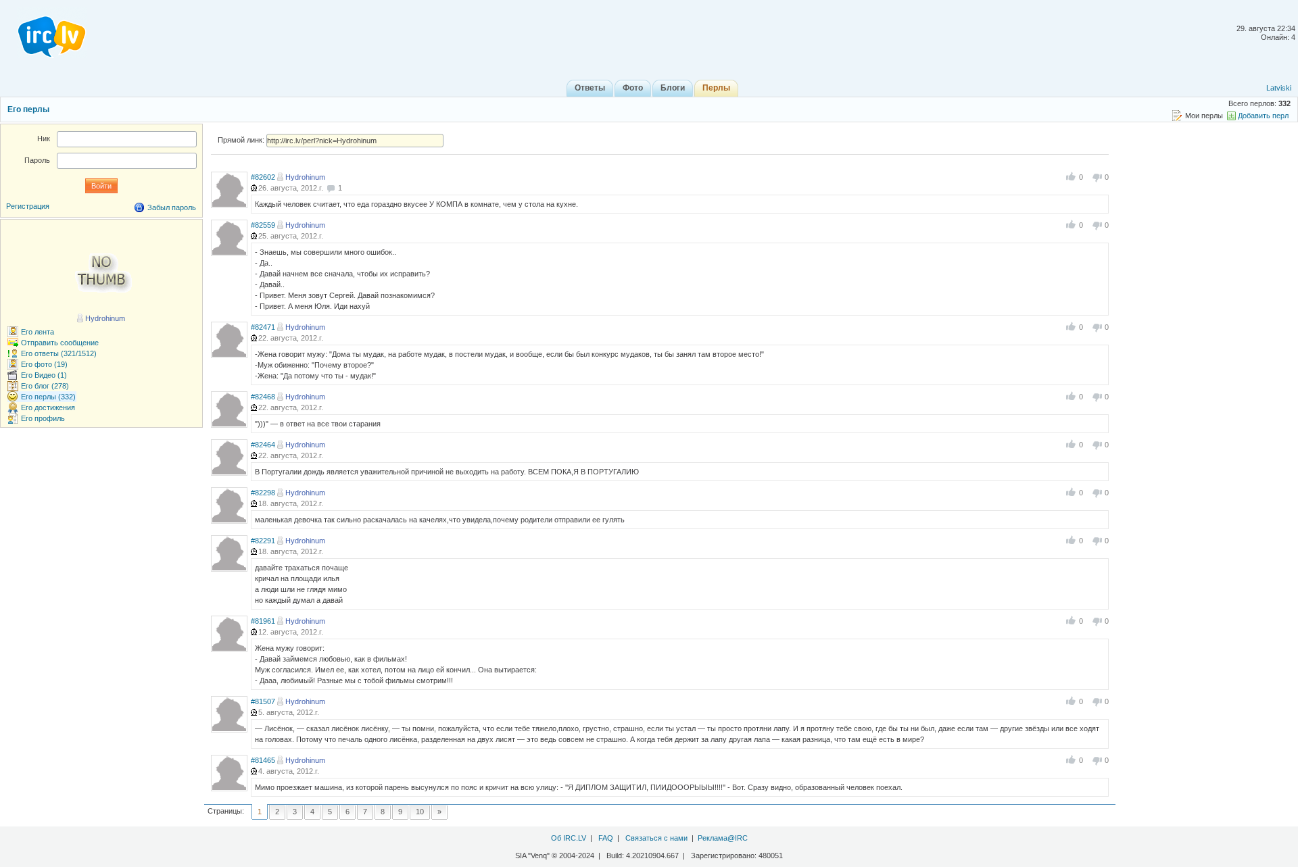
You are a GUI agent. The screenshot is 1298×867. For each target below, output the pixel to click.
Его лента (37, 332)
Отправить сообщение (60, 343)
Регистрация (27, 206)
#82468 (263, 397)
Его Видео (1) (44, 375)
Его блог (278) (45, 386)
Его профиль (43, 418)
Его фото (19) (44, 364)
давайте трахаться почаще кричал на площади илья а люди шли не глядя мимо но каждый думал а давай (301, 584)
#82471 (263, 327)
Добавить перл (1263, 116)
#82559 (263, 225)
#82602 (263, 177)
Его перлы (28, 109)
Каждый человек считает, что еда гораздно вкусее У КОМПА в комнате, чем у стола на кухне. (416, 204)
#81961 (263, 621)
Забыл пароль (171, 207)
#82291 (263, 541)
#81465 (263, 760)
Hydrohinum (305, 177)
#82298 (263, 493)
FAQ (605, 838)
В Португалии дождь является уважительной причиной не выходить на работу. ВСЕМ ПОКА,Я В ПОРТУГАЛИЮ (447, 472)
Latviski (1278, 88)
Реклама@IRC (723, 838)
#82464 (263, 445)
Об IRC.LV (568, 838)
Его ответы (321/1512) (59, 353)
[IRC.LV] (43, 32)
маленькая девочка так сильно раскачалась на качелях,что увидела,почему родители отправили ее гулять (440, 520)
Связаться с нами (656, 838)
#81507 (263, 701)
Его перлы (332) (48, 397)
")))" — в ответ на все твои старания (318, 424)
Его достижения (48, 407)
